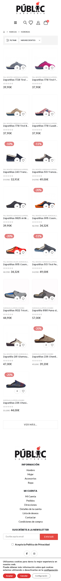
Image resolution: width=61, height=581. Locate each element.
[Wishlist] (31, 23)
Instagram (34, 554)
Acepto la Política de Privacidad (32, 544)
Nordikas (17, 77)
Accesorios (30, 478)
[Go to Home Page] (4, 32)
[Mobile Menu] (15, 22)
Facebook (27, 554)
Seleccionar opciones (17, 68)
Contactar (30, 517)
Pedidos (30, 500)
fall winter (8, 77)
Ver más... (30, 424)
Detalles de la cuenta (30, 509)
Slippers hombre (28, 77)
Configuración (41, 576)
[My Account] (38, 23)
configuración (51, 570)
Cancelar (24, 576)
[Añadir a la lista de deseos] (23, 68)
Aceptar (9, 576)
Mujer (44, 216)
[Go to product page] (16, 61)
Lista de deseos (30, 513)
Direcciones (30, 504)
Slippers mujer (27, 123)
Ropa (30, 482)
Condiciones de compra (31, 521)
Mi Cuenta (30, 496)
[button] (24, 23)
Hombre (30, 470)
